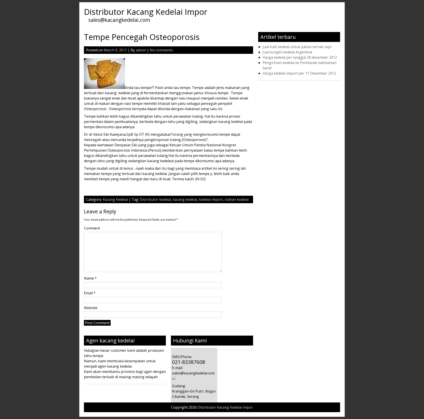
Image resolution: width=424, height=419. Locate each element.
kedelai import (211, 199)
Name (90, 278)
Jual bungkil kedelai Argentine (287, 52)
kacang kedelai (185, 199)
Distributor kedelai (155, 199)
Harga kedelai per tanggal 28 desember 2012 (300, 57)
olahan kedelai (237, 199)
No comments (161, 50)
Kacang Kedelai (115, 199)
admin (141, 50)
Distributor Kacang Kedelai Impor (145, 11)
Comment (92, 228)
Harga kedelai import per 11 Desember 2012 (299, 73)
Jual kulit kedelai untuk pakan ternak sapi (297, 46)
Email (90, 293)
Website (90, 307)
